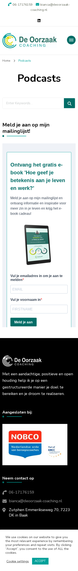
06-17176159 (21, 492)
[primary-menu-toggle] (71, 40)
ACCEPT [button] (40, 561)
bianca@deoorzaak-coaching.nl (35, 501)
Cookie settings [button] (17, 561)
